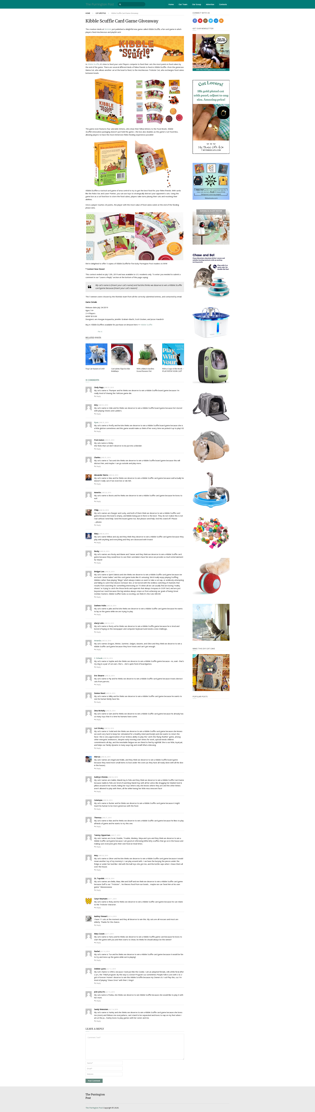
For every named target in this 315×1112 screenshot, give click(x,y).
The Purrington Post (100, 4)
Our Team (183, 4)
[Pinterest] (200, 20)
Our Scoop (196, 4)
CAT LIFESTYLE (101, 13)
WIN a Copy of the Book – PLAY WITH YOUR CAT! (173, 370)
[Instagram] (205, 20)
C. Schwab (98, 658)
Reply (99, 396)
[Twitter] (210, 20)
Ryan (96, 422)
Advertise (210, 4)
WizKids (107, 29)
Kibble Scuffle (93, 64)
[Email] (216, 20)
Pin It (100, 331)
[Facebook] (195, 20)
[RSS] (221, 20)
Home (171, 4)
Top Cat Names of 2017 (95, 369)
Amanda (97, 640)
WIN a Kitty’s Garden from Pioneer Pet (145, 370)
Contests (223, 4)
